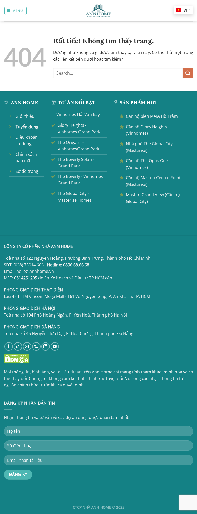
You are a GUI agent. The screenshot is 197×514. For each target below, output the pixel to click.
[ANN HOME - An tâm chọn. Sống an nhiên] (98, 10)
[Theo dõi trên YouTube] (55, 346)
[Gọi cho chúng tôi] (36, 346)
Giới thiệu (25, 116)
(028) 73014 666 (29, 265)
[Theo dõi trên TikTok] (18, 346)
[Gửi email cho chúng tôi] (27, 346)
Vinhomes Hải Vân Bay (78, 114)
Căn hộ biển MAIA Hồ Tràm (152, 116)
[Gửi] (188, 73)
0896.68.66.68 (76, 265)
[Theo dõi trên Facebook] (8, 346)
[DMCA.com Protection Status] (16, 358)
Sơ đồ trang (27, 171)
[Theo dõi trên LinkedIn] (45, 346)
